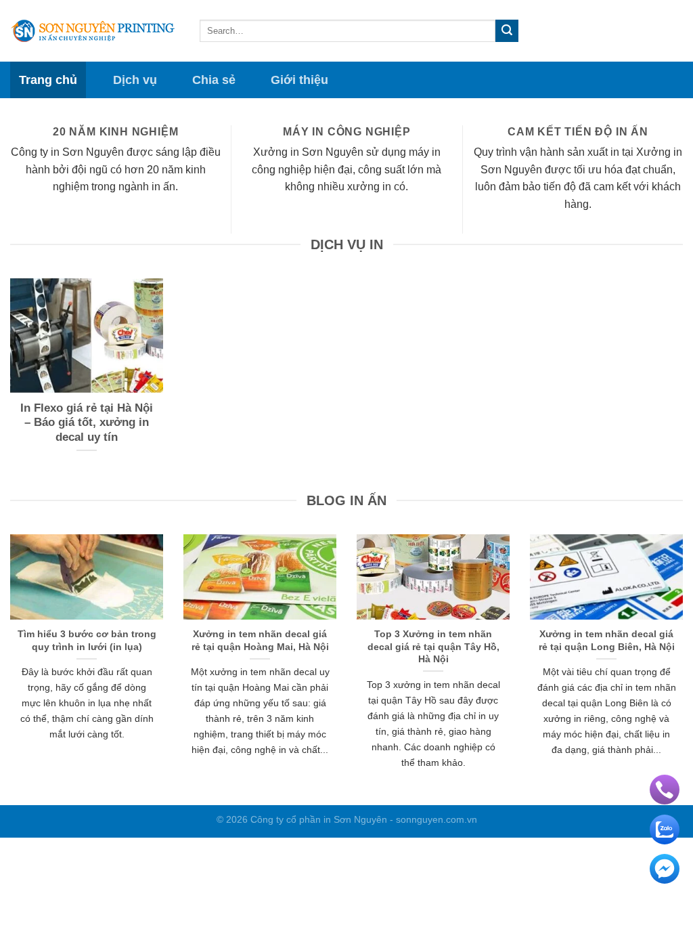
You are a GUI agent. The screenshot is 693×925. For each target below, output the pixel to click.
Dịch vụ (135, 80)
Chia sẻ (214, 80)
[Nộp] (506, 31)
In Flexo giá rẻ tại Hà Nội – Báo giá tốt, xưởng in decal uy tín (86, 423)
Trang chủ (48, 80)
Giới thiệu (299, 80)
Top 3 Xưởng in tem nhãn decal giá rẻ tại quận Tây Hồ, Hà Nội (433, 646)
